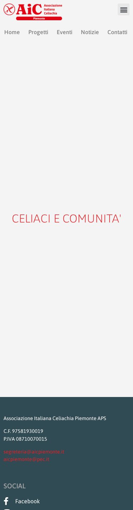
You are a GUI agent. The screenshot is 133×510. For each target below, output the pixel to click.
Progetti (38, 32)
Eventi (64, 32)
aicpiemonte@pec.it (26, 459)
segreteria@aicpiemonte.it (34, 452)
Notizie (90, 32)
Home (12, 32)
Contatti (117, 32)
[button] (123, 9)
